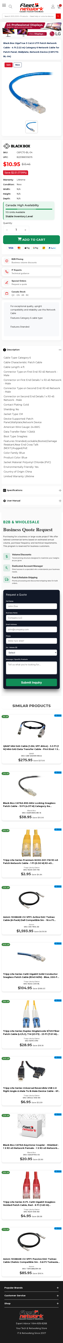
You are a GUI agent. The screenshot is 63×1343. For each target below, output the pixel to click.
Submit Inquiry (31, 682)
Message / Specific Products (17, 659)
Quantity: (7, 223)
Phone (8, 636)
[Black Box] (17, 146)
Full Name (9, 601)
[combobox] (29, 16)
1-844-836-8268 (39, 1323)
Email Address (11, 624)
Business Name (11, 613)
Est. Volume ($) (11, 647)
